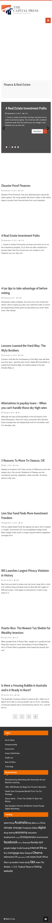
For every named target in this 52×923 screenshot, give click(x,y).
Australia (21, 822)
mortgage (13, 853)
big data (32, 822)
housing (26, 847)
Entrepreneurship (11, 744)
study (27, 862)
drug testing (9, 832)
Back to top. (10, 919)
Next (46, 127)
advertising (9, 822)
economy (21, 832)
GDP (41, 842)
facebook (10, 841)
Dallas (34, 827)
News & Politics (10, 762)
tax (32, 861)
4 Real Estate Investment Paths (26, 108)
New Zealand (26, 852)
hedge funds (16, 847)
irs (41, 847)
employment (9, 837)
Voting (38, 866)
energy (18, 837)
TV (12, 867)
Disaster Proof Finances (15, 186)
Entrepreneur (28, 837)
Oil (16, 856)
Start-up (7, 862)
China (42, 822)
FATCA (20, 843)
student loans (18, 862)
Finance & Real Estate (12, 753)
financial (26, 842)
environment (42, 837)
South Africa (42, 856)
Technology (9, 766)
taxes (38, 862)
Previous (5, 127)
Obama (37, 852)
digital (42, 827)
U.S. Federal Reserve (23, 866)
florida (34, 842)
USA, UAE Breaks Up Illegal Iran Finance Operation (25, 787)
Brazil (37, 823)
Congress (26, 827)
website (8, 871)
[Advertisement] (26, 49)
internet (34, 848)
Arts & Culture (10, 740)
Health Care (9, 758)
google (7, 847)
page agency (21, 857)
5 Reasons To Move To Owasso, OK (23, 460)
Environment (9, 749)
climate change (13, 827)
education (32, 832)
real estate (31, 856)
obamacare (9, 856)
